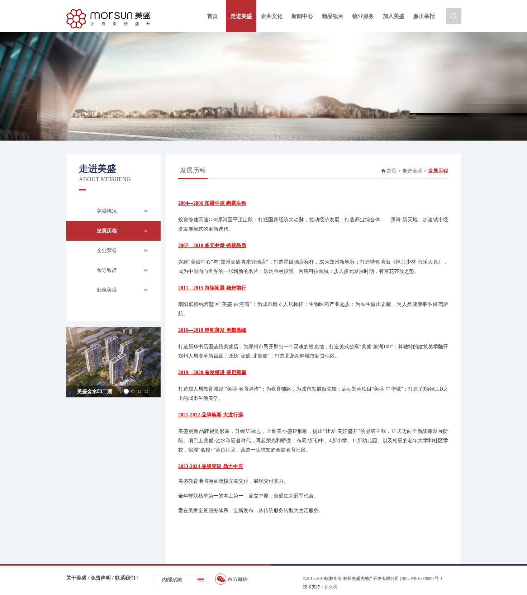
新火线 (330, 586)
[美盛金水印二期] (113, 362)
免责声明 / (103, 578)
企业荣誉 (107, 250)
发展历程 (107, 230)
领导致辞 (107, 270)
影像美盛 (107, 290)
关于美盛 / (78, 578)
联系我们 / (126, 578)
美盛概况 (107, 211)
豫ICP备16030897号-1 (422, 578)
